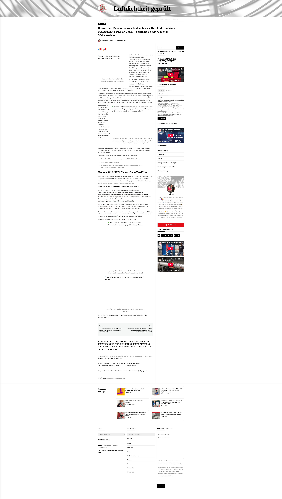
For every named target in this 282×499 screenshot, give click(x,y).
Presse (129, 464)
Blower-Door (114, 315)
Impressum (130, 472)
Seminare (167, 19)
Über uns (175, 19)
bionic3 (100, 445)
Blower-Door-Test (117, 19)
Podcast (135, 19)
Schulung (100, 317)
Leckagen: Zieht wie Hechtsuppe (167, 163)
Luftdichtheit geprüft (142, 8)
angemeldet (105, 378)
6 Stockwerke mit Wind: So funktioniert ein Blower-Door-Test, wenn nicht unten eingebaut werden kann (171, 390)
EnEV (145, 315)
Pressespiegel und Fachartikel (166, 167)
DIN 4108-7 (140, 315)
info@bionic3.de (120, 216)
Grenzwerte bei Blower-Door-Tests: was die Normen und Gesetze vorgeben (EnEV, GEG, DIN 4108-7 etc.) (171, 402)
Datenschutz (131, 468)
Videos (154, 19)
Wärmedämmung (163, 171)
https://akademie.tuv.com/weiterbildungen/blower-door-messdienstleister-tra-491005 (123, 194)
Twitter (134, 219)
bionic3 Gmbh (107, 315)
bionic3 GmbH (102, 204)
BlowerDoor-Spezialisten (105, 201)
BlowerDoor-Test (131, 315)
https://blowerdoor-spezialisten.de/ (123, 201)
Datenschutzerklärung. (162, 111)
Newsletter (160, 19)
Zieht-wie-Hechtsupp (145, 19)
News (129, 452)
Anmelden (162, 118)
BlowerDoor (122, 315)
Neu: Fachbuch (107, 19)
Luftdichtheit (127, 19)
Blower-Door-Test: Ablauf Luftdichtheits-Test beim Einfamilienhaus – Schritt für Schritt (135, 414)
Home (129, 443)
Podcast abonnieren (133, 456)
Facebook (124, 219)
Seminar (106, 317)
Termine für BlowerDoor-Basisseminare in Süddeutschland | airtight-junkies (125, 371)
